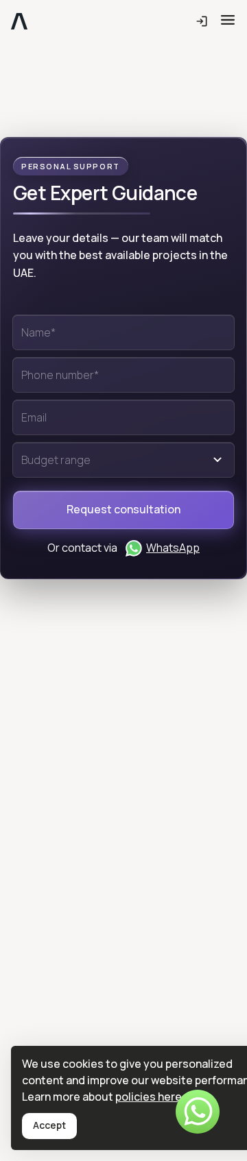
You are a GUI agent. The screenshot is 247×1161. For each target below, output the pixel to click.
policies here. (150, 1096)
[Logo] (19, 22)
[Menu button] (228, 20)
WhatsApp (173, 547)
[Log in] (202, 22)
